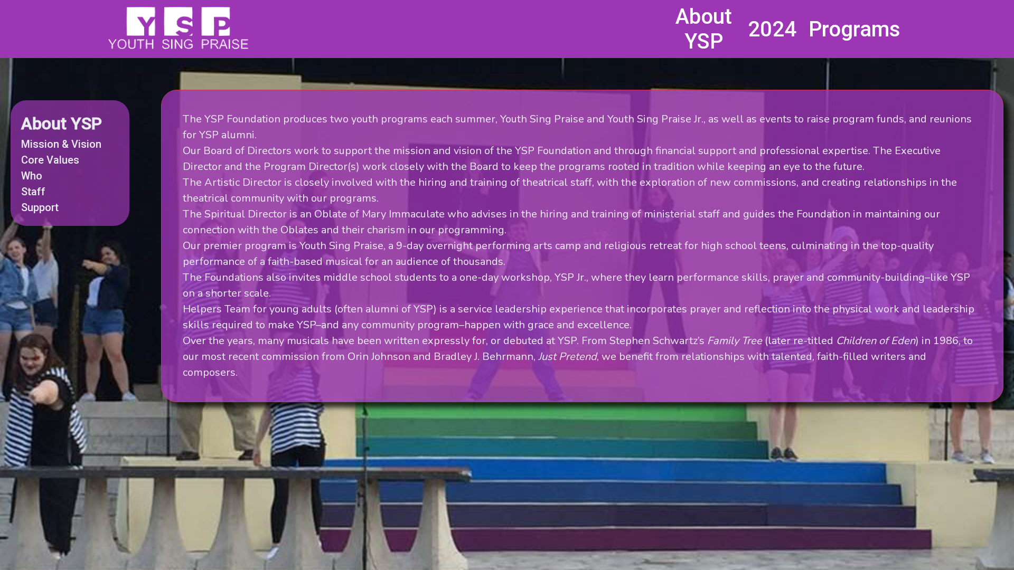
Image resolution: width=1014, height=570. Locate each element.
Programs (854, 29)
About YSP (703, 29)
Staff (33, 191)
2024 (772, 29)
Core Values (50, 160)
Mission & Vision (61, 144)
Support (40, 207)
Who (31, 175)
